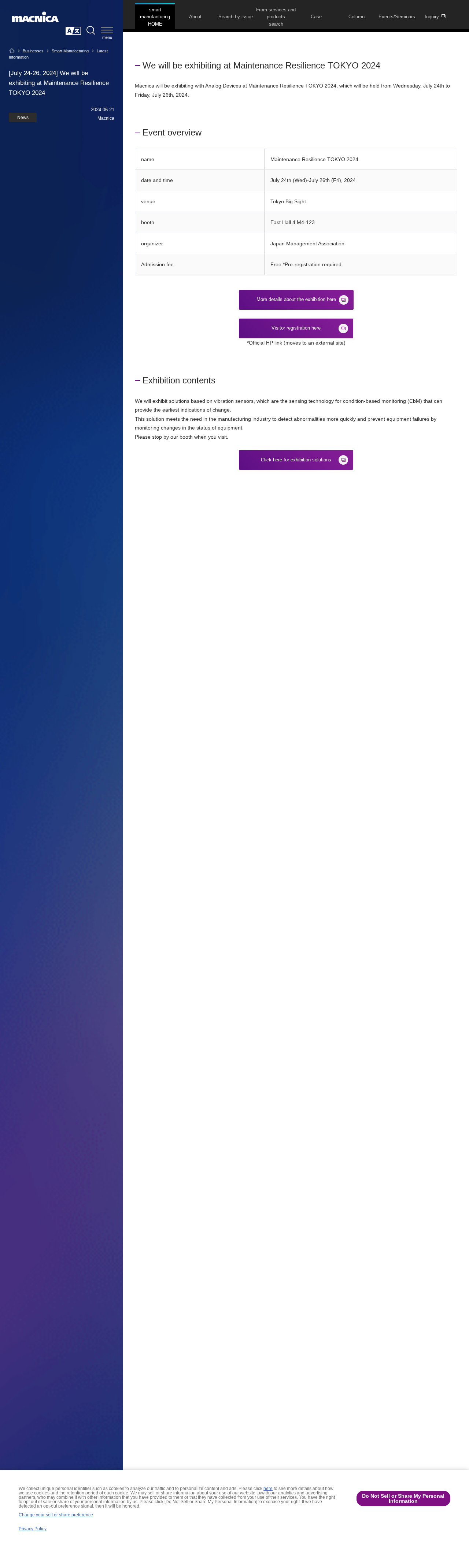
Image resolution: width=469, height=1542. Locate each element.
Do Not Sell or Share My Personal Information (403, 1498)
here (268, 1488)
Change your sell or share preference (56, 1515)
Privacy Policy (33, 1528)
